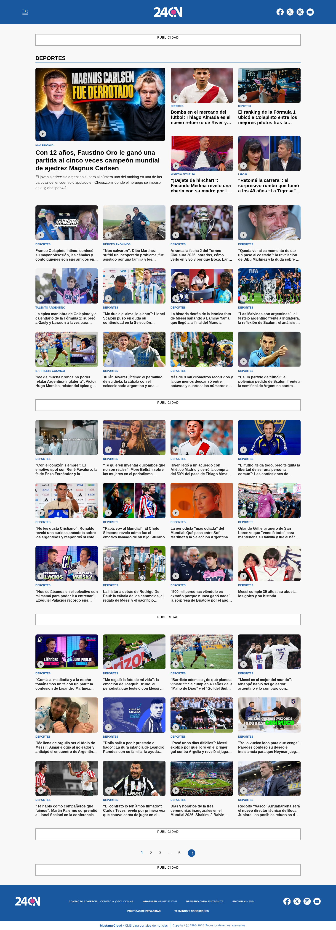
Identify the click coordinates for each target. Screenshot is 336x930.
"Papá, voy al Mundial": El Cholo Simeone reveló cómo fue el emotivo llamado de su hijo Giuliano (134, 533)
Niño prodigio (44, 145)
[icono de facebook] (280, 12)
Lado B (242, 174)
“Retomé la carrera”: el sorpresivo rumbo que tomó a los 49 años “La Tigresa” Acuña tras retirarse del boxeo (268, 191)
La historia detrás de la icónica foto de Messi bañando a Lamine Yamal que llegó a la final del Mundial (201, 318)
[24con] (168, 12)
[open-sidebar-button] (25, 12)
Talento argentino (50, 307)
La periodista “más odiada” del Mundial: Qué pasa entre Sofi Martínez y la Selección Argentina (199, 533)
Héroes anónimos (117, 244)
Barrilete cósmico (50, 370)
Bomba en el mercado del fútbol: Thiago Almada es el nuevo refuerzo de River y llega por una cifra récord (201, 120)
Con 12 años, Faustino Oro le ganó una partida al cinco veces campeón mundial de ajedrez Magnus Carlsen (97, 160)
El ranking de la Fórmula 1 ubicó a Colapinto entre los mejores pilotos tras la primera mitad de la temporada (267, 123)
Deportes (177, 106)
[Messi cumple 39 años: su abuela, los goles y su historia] (269, 563)
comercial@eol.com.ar (101, 901)
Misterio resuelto (183, 174)
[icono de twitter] (290, 12)
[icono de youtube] (310, 12)
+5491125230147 (160, 901)
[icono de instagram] (300, 12)
